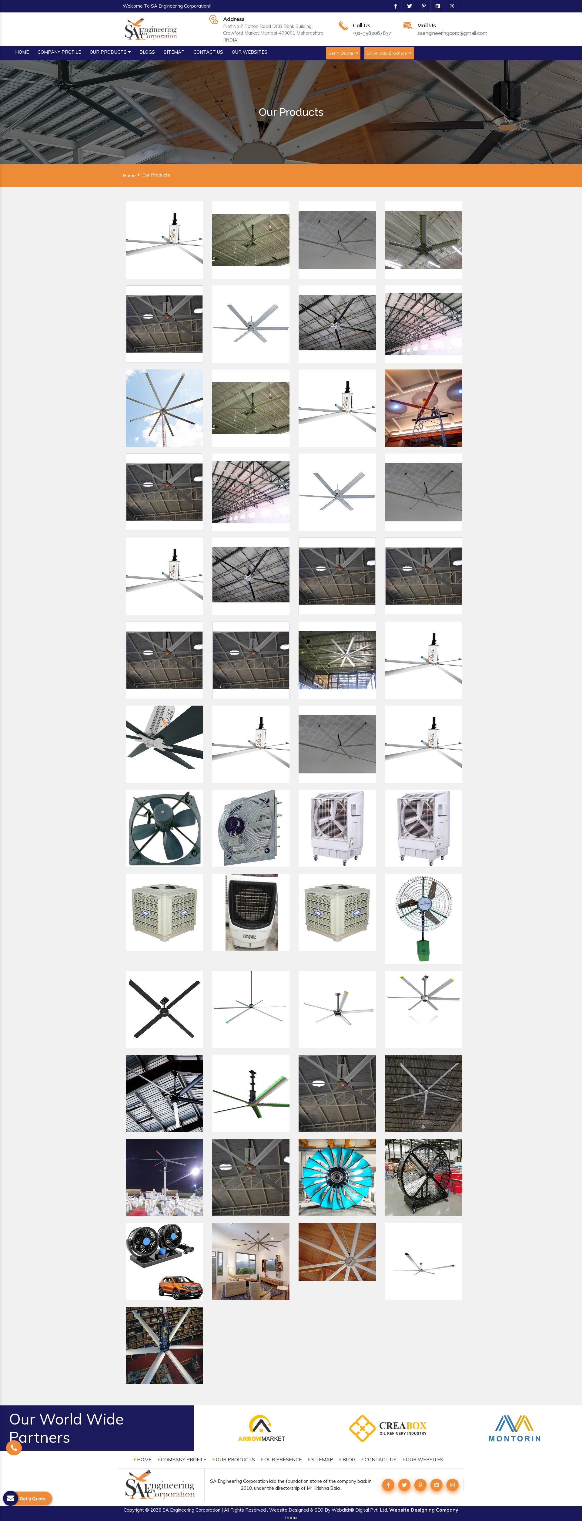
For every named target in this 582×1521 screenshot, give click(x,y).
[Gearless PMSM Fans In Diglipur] (164, 1009)
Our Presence (282, 1459)
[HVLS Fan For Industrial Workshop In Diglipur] (164, 492)
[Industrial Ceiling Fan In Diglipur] (337, 576)
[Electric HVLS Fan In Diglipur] (337, 240)
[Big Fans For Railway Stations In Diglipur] (423, 744)
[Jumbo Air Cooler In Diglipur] (423, 828)
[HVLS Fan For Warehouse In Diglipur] (164, 576)
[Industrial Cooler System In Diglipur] (337, 912)
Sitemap (321, 1459)
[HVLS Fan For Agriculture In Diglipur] (164, 408)
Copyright (134, 1510)
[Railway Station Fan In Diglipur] (337, 744)
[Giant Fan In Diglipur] (423, 660)
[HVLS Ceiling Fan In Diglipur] (164, 324)
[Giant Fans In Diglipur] (337, 1177)
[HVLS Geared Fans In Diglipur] (164, 1093)
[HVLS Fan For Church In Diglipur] (423, 492)
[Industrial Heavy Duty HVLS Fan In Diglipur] (250, 576)
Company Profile (183, 1459)
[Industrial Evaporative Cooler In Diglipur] (164, 912)
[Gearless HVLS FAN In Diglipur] (423, 240)
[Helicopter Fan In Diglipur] (250, 744)
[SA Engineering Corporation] (152, 28)
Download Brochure (387, 53)
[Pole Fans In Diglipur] (164, 1177)
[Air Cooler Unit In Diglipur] (250, 912)
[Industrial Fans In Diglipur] (423, 919)
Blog (348, 1459)
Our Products (235, 1459)
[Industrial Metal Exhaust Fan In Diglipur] (164, 828)
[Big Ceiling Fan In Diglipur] (423, 576)
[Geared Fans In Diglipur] (250, 1093)
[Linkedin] (435, 6)
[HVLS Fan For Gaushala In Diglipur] (250, 492)
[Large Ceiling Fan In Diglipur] (164, 660)
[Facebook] (393, 6)
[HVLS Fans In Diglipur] (164, 240)
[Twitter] (407, 6)
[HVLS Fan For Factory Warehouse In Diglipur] (423, 324)
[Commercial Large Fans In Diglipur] (164, 1345)
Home (129, 175)
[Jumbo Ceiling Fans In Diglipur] (250, 1177)
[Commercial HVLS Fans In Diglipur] (423, 1261)
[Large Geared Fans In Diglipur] (337, 1093)
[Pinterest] (421, 6)
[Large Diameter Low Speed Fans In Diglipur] (337, 1252)
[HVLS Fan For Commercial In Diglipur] (337, 408)
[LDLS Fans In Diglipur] (164, 1261)
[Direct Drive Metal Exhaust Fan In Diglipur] (250, 828)
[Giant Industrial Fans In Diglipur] (423, 1177)
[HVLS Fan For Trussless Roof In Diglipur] (250, 408)
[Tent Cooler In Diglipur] (337, 828)
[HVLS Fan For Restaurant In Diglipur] (423, 408)
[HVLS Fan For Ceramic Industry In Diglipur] (337, 324)
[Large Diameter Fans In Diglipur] (250, 1261)
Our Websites (424, 1459)
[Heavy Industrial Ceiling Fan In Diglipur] (337, 660)
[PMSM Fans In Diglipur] (250, 1009)
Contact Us (379, 1459)
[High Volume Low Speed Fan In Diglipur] (250, 324)
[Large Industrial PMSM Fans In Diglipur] (423, 1009)
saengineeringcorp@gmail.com (452, 33)
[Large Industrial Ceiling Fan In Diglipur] (250, 660)
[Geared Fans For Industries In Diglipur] (423, 1093)
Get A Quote (341, 53)
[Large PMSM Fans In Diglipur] (337, 1009)
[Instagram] (449, 6)
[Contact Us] (14, 1449)
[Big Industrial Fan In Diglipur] (250, 240)
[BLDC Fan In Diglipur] (164, 744)
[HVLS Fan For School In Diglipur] (337, 492)
